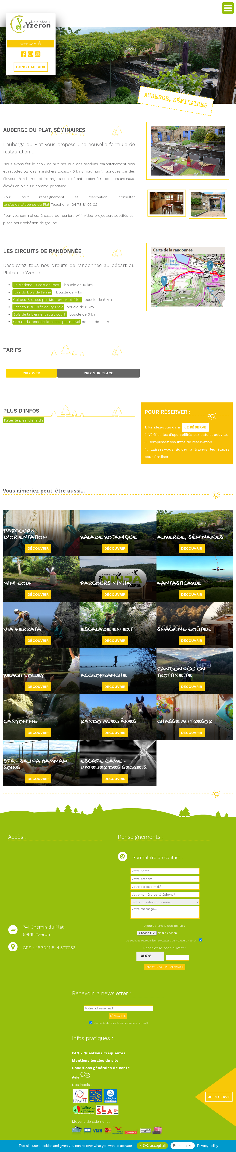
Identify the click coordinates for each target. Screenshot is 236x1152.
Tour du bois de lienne (32, 292)
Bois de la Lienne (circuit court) (39, 314)
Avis (76, 1077)
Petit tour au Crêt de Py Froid (38, 307)
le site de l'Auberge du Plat (26, 204)
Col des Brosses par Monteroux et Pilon (47, 299)
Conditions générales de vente (101, 1068)
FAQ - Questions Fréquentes (98, 1053)
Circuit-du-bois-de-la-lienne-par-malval (46, 322)
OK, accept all (154, 1146)
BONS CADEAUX (30, 67)
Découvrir (38, 548)
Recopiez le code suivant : (164, 948)
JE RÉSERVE (195, 427)
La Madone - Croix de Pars (36, 285)
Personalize (182, 1146)
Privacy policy (207, 1146)
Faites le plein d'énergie (24, 420)
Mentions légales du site (95, 1060)
